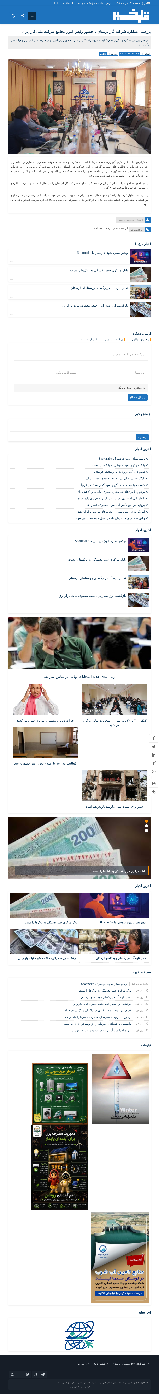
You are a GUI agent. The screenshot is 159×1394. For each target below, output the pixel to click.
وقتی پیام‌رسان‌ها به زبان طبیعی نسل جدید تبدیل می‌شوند (110, 518)
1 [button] (146, 821)
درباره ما (82, 1363)
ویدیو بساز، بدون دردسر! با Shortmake (102, 252)
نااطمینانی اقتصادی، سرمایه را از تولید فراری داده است (111, 498)
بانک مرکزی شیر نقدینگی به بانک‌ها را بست (99, 270)
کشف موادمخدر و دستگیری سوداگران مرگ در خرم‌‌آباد (111, 485)
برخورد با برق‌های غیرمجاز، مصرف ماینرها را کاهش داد (111, 491)
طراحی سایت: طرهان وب (79, 1386)
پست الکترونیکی (66, 372)
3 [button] (146, 830)
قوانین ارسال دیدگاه (130, 387)
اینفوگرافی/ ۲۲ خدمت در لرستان (129, 1363)
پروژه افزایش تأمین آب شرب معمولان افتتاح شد (115, 505)
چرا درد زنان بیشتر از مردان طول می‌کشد (45, 720)
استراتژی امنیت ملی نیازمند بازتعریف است (114, 806)
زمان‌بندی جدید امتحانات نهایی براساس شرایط (79, 676)
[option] (79, 848)
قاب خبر (106, 1382)
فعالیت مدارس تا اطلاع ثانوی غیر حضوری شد (45, 763)
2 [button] (146, 825)
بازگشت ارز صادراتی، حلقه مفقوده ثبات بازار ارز (94, 305)
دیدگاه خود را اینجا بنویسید (129, 354)
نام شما (140, 372)
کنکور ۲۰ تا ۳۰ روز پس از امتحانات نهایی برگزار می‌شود (114, 723)
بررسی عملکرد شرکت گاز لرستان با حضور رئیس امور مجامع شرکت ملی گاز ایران (86, 31)
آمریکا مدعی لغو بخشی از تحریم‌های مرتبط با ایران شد (111, 511)
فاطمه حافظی (126, 219)
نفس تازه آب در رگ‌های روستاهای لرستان (99, 288)
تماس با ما (99, 1363)
